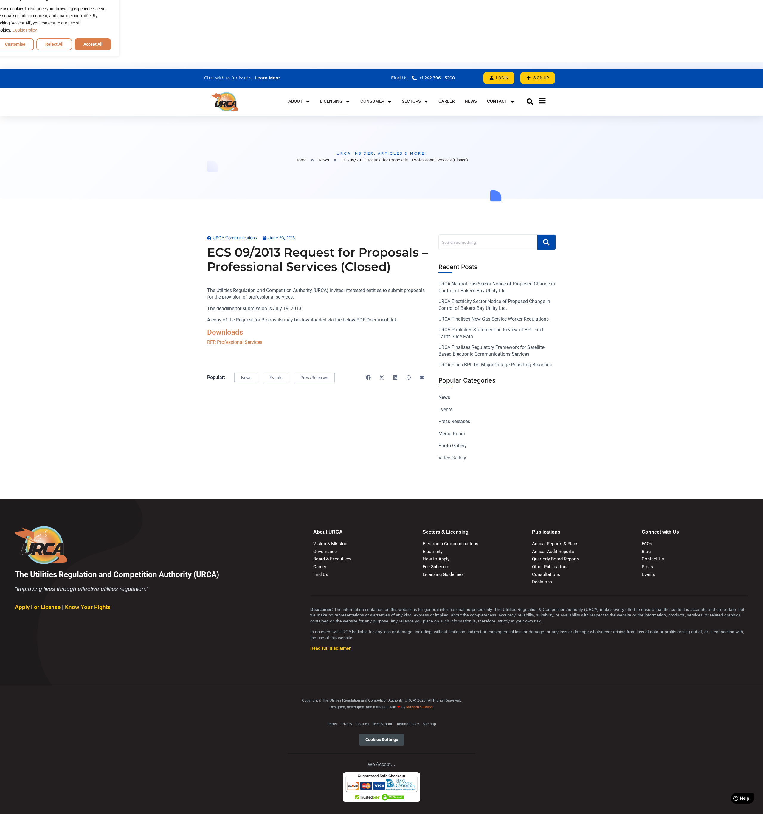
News (471, 101)
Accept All (93, 44)
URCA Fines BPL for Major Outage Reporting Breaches (495, 365)
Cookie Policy (25, 30)
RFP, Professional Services (234, 342)
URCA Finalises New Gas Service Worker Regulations (493, 319)
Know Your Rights (88, 607)
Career (446, 101)
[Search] (546, 242)
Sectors (411, 101)
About (295, 101)
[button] (530, 102)
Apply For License (38, 607)
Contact (497, 101)
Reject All (54, 44)
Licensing (331, 101)
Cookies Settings (381, 739)
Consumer (372, 101)
